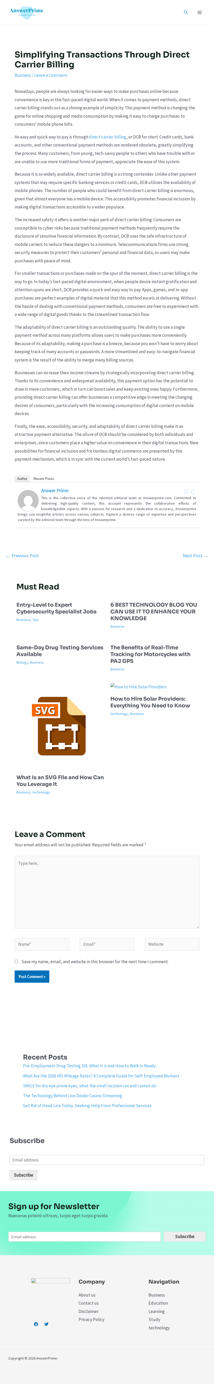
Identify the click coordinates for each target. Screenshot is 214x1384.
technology (41, 792)
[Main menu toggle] (200, 12)
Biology (22, 662)
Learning (156, 1311)
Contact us (89, 1303)
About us (87, 1295)
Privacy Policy (91, 1319)
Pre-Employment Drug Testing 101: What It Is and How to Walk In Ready (89, 1066)
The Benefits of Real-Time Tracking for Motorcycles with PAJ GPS (150, 654)
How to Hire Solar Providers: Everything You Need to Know (150, 702)
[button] (186, 12)
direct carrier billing (107, 137)
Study (154, 1319)
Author (22, 479)
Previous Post (22, 555)
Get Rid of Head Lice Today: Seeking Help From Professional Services (87, 1105)
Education (158, 1303)
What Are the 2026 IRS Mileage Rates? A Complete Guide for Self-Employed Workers (101, 1076)
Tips (35, 619)
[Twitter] (193, 491)
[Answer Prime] (28, 500)
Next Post (195, 555)
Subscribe (23, 1175)
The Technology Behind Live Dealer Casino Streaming (72, 1096)
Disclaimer (88, 1311)
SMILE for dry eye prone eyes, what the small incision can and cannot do (89, 1086)
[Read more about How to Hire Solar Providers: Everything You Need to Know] (138, 686)
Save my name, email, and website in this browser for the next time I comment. (95, 961)
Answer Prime (54, 490)
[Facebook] (186, 491)
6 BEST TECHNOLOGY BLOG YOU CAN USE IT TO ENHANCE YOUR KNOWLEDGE (153, 612)
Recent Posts (43, 479)
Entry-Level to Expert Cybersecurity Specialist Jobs (56, 608)
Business (23, 75)
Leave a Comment (50, 75)
